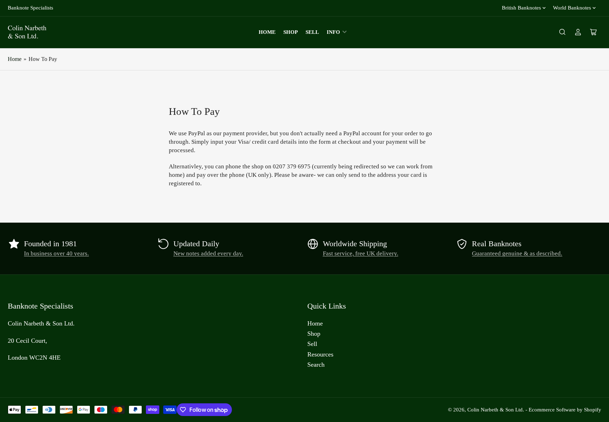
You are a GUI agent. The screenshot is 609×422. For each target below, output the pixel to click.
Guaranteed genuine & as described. (517, 253)
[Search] (562, 32)
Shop (290, 32)
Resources (320, 354)
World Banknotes (572, 8)
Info (333, 32)
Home (267, 32)
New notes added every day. (208, 253)
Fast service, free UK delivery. (360, 253)
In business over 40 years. (56, 253)
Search (316, 364)
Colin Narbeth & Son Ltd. (495, 409)
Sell (312, 32)
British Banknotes (521, 8)
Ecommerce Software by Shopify (565, 409)
